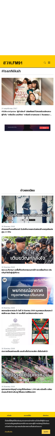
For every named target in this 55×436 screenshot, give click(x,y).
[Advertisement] (27, 27)
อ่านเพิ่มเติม (8, 432)
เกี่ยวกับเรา (46, 415)
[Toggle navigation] (49, 62)
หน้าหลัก (9, 415)
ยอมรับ (46, 432)
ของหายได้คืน (27, 415)
